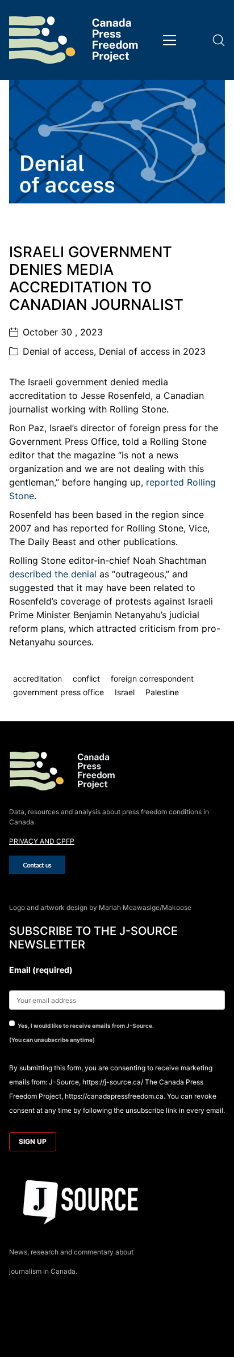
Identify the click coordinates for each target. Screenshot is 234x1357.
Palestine (162, 692)
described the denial (53, 574)
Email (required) (41, 970)
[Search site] (218, 40)
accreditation (37, 678)
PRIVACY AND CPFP (41, 841)
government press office (58, 692)
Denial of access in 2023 (152, 351)
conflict (86, 678)
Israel (125, 692)
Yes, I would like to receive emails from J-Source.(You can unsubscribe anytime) (81, 1032)
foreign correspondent (152, 678)
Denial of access (58, 351)
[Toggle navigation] (169, 40)
